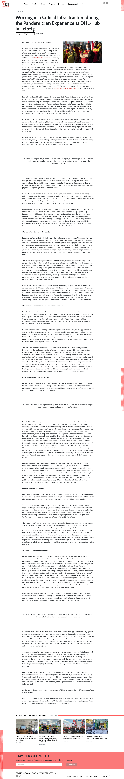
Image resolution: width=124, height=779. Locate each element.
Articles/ (19, 12)
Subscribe (72, 764)
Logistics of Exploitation (25, 34)
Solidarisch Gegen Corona (43, 58)
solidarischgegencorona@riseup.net (66, 88)
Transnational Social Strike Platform (36, 773)
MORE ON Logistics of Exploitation (36, 715)
